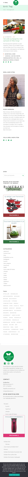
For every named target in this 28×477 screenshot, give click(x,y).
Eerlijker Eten (7, 441)
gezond (18, 308)
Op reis (5, 277)
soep (16, 327)
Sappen (5, 279)
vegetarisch (12, 331)
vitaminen (6, 334)
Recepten (6, 403)
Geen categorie (7, 263)
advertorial (6, 251)
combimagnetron (8, 58)
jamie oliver (16, 315)
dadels (16, 303)
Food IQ (5, 261)
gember (5, 308)
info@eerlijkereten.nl (8, 391)
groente (6, 312)
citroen (14, 301)
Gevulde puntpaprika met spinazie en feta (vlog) (12, 40)
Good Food (6, 265)
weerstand (14, 334)
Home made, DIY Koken (9, 269)
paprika (11, 60)
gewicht (12, 308)
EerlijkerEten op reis (8, 257)
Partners (6, 449)
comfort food (7, 303)
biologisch (13, 298)
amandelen (14, 293)
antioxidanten (8, 296)
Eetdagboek (6, 259)
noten (13, 322)
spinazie (16, 60)
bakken (5, 298)
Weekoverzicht (7, 285)
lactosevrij (7, 319)
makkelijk (6, 60)
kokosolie (17, 317)
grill (18, 58)
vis (19, 331)
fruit (22, 305)
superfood (14, 329)
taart (21, 329)
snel (12, 327)
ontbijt (19, 322)
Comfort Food (7, 253)
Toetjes (5, 283)
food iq (16, 305)
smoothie (6, 327)
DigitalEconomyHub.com (9, 388)
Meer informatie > (7, 130)
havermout (6, 315)
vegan (5, 331)
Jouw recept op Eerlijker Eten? (11, 446)
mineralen (6, 322)
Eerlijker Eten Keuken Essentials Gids (13, 452)
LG (20, 58)
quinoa (5, 324)
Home (4, 9)
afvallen (6, 293)
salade (11, 324)
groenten (13, 312)
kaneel (5, 317)
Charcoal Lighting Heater (12, 56)
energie (5, 305)
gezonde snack (8, 310)
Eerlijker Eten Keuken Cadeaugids (12, 457)
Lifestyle (6, 271)
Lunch (5, 273)
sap (16, 324)
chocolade (6, 301)
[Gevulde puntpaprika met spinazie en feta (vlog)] (14, 26)
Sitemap (7, 444)
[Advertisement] (14, 156)
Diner (5, 255)
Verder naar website (14, 474)
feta (14, 58)
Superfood (6, 281)
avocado (17, 296)
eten (11, 305)
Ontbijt (5, 275)
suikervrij (6, 329)
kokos (11, 317)
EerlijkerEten (8, 36)
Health (5, 267)
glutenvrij (18, 310)
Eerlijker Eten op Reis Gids (10, 454)
